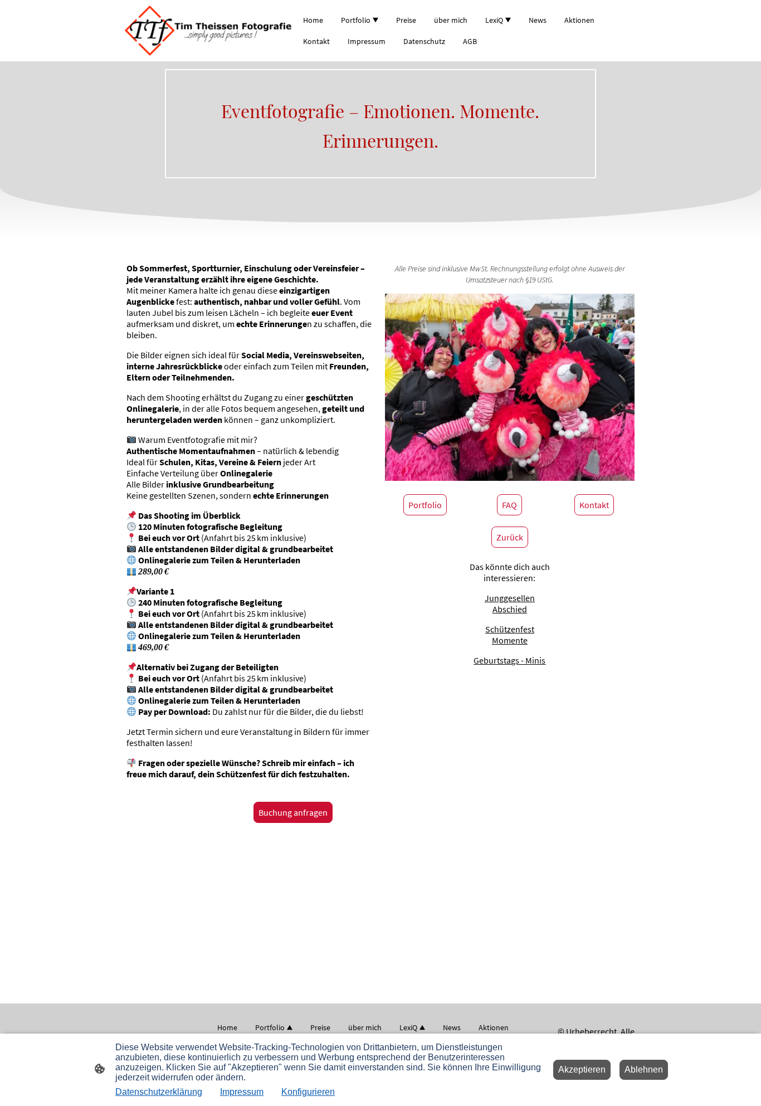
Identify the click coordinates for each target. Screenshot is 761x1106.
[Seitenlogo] (208, 30)
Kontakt (594, 504)
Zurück (509, 537)
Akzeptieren (582, 1069)
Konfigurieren (308, 1092)
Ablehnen (644, 1069)
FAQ (509, 504)
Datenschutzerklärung (158, 1092)
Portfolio (425, 504)
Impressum (242, 1092)
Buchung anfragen (293, 812)
